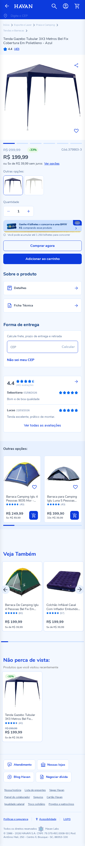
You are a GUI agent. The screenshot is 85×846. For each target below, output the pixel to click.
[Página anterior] (7, 6)
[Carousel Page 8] (52, 641)
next (79, 589)
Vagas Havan (56, 790)
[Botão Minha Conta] (66, 6)
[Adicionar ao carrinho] (33, 515)
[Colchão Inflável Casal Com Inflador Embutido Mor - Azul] (63, 581)
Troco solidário (36, 804)
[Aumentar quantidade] (28, 211)
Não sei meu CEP (20, 360)
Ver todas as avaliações (42, 425)
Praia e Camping (46, 25)
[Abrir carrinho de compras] (77, 6)
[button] (9, 143)
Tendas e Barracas (14, 30)
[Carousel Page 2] (11, 641)
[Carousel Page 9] (59, 641)
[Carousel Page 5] (32, 641)
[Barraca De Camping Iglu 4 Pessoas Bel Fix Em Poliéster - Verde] (22, 581)
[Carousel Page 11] (73, 641)
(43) (63, 504)
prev (5, 589)
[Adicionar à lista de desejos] (76, 131)
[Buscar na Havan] (54, 6)
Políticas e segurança (15, 819)
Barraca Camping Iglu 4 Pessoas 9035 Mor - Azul (22, 501)
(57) (62, 613)
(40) (22, 504)
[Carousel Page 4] (25, 641)
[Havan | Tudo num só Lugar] (23, 6)
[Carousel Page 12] (80, 641)
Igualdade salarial (14, 804)
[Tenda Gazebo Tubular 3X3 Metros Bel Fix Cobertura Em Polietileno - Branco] (34, 194)
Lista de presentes (35, 790)
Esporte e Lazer (23, 25)
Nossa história (12, 790)
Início (6, 25)
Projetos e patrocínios (61, 804)
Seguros (38, 797)
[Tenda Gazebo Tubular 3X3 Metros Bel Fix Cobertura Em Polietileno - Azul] (22, 691)
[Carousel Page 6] (39, 641)
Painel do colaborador (17, 797)
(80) (21, 613)
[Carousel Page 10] (66, 641)
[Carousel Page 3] (18, 641)
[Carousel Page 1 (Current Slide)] (4, 641)
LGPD (67, 819)
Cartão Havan (55, 797)
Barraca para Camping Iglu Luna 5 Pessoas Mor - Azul (62, 501)
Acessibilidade (47, 819)
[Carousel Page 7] (45, 641)
